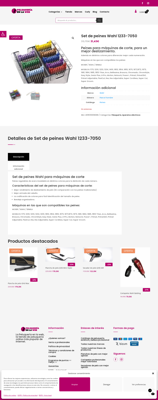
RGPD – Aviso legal (45, 395)
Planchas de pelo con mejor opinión (94, 355)
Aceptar (74, 384)
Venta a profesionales (59, 343)
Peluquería (116, 115)
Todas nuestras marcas (92, 344)
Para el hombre (106, 97)
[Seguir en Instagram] (148, 3)
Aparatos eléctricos (131, 115)
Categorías (54, 12)
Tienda (68, 12)
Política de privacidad (59, 347)
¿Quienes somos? (56, 338)
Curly (87, 12)
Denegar (106, 384)
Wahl (102, 93)
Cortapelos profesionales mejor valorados (93, 361)
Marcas (78, 12)
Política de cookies (10, 395)
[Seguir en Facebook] (142, 3)
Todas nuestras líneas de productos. (93, 349)
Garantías (53, 366)
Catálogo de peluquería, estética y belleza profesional (95, 339)
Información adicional (18, 167)
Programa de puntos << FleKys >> (59, 361)
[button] (3, 34)
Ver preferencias (139, 384)
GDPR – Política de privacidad (28, 395)
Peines (102, 102)
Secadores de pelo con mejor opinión (95, 367)
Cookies (52, 356)
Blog (95, 12)
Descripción (18, 157)
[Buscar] (99, 20)
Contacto (104, 12)
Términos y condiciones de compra (61, 352)
